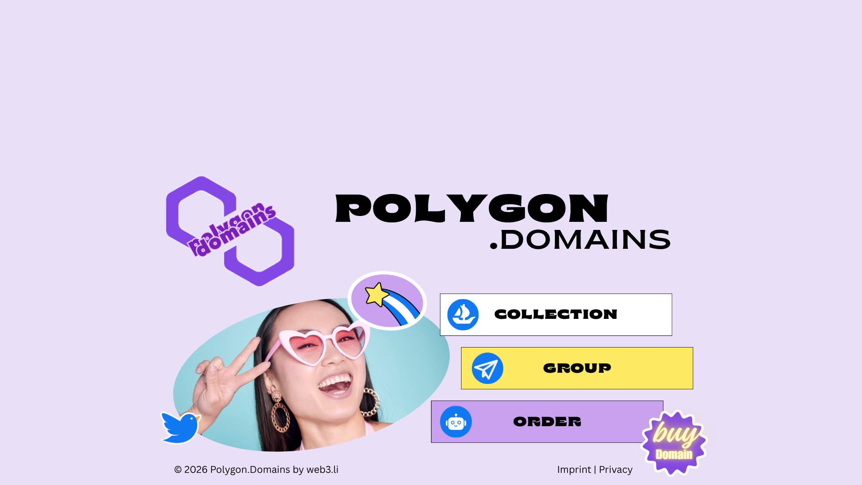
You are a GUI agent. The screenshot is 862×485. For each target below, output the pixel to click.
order (548, 423)
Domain (674, 456)
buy (674, 431)
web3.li (322, 469)
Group (577, 369)
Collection (556, 315)
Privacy (616, 469)
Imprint (574, 469)
